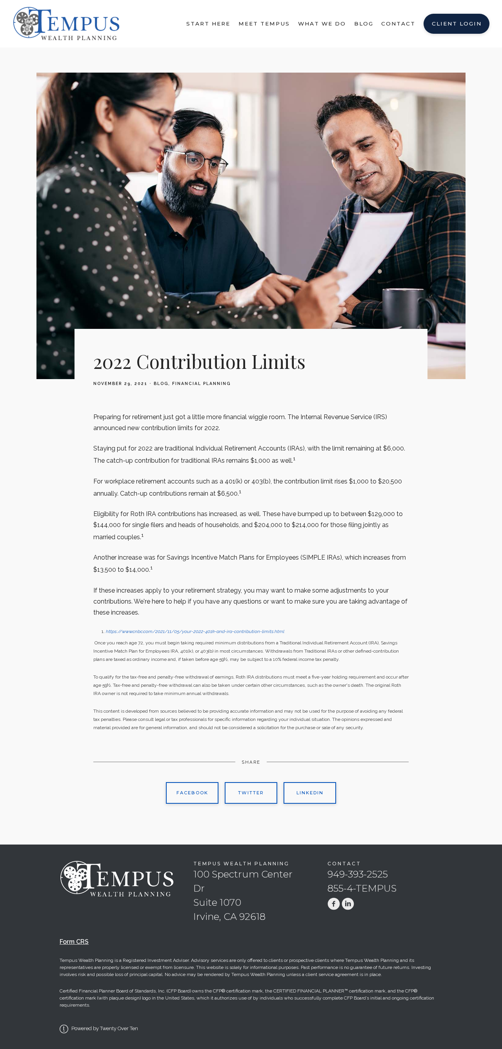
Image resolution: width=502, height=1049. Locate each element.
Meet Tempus (264, 23)
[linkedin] (348, 904)
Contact (398, 23)
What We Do (322, 23)
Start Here (208, 23)
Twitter (251, 792)
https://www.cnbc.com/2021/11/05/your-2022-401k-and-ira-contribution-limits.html (195, 631)
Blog (363, 23)
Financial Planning (201, 383)
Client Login (457, 23)
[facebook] (333, 904)
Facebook (192, 792)
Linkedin (310, 792)
